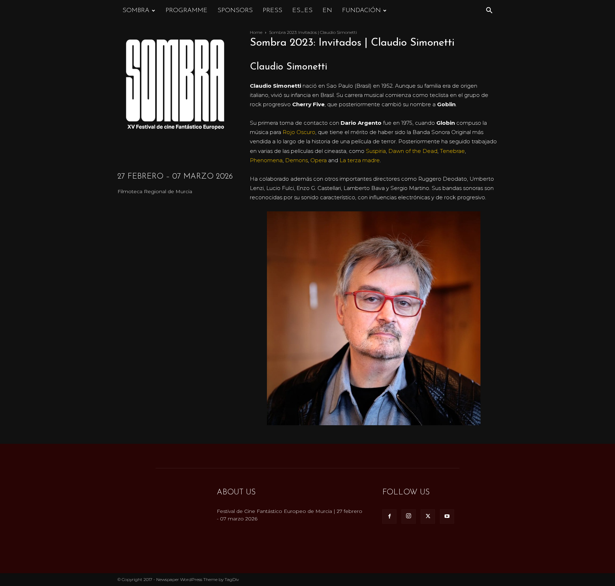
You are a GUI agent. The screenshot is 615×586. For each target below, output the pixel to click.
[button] (489, 11)
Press (272, 10)
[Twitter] (428, 516)
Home (256, 32)
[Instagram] (408, 516)
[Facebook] (389, 516)
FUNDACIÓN (361, 10)
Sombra (135, 10)
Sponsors (235, 10)
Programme (186, 10)
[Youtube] (447, 516)
